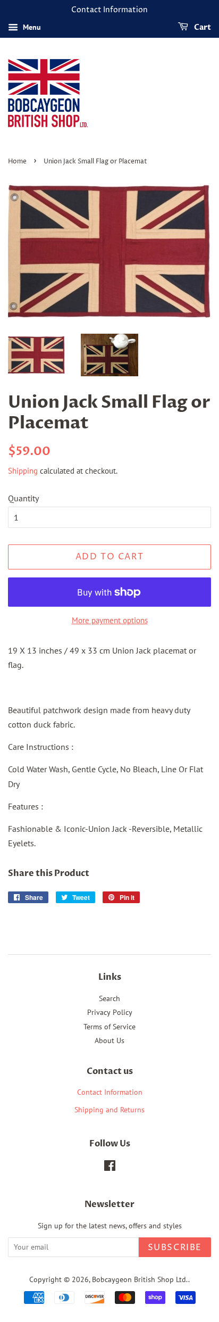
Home (17, 161)
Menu (31, 27)
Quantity (23, 498)
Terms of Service (109, 1026)
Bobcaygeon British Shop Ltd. (140, 1279)
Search (109, 998)
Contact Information (109, 1092)
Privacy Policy (109, 1012)
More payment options (110, 620)
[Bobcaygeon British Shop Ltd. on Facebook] (110, 1167)
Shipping (23, 471)
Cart (201, 27)
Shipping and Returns (109, 1109)
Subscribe (175, 1247)
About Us (109, 1040)
